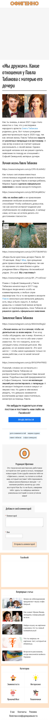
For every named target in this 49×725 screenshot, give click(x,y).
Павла (5, 298)
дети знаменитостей (18, 433)
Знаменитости (13, 684)
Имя (8, 532)
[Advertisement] (24, 33)
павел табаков (15, 438)
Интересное (36, 684)
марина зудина (34, 433)
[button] (3, 221)
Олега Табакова (30, 128)
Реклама (33, 712)
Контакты (22, 712)
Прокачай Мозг (13, 699)
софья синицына (29, 438)
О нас (12, 712)
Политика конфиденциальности (23, 716)
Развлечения (35, 699)
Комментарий (11, 516)
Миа (24, 260)
